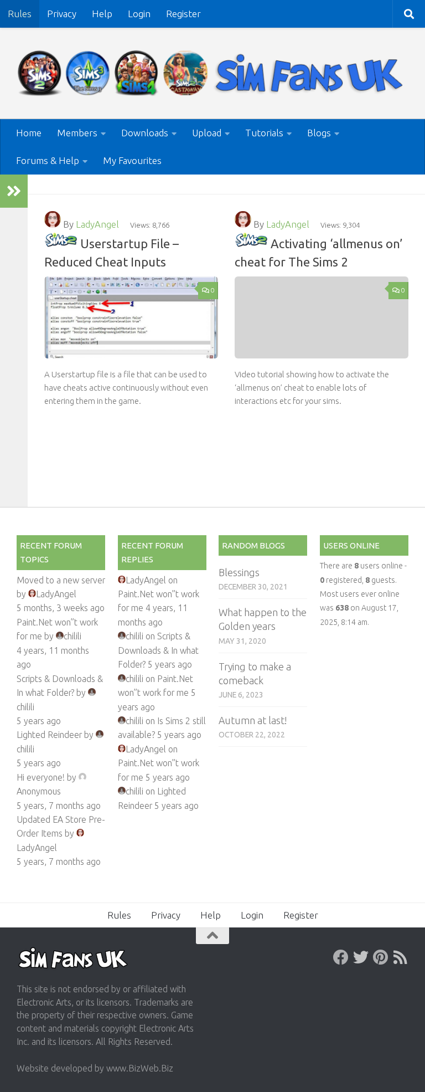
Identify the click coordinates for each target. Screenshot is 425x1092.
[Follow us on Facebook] (341, 957)
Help (102, 13)
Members (77, 132)
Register (183, 13)
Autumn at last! (253, 720)
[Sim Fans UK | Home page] (212, 73)
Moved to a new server (61, 580)
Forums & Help (47, 160)
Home (29, 132)
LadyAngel (97, 224)
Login (139, 13)
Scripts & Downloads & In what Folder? (158, 650)
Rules (20, 13)
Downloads (144, 132)
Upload (206, 132)
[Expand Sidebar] (14, 191)
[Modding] (251, 243)
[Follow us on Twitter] (361, 957)
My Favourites (132, 160)
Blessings (239, 572)
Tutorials (264, 132)
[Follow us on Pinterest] (380, 957)
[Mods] (60, 243)
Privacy (61, 13)
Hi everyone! (41, 777)
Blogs (319, 132)
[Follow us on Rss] (400, 957)
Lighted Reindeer (49, 735)
